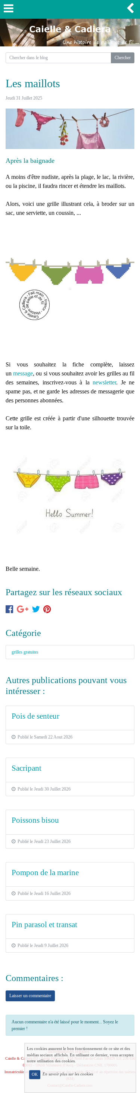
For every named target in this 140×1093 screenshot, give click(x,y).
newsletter (104, 382)
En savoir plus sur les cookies (68, 1074)
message (23, 373)
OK (35, 1074)
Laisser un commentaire (30, 995)
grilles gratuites (25, 652)
